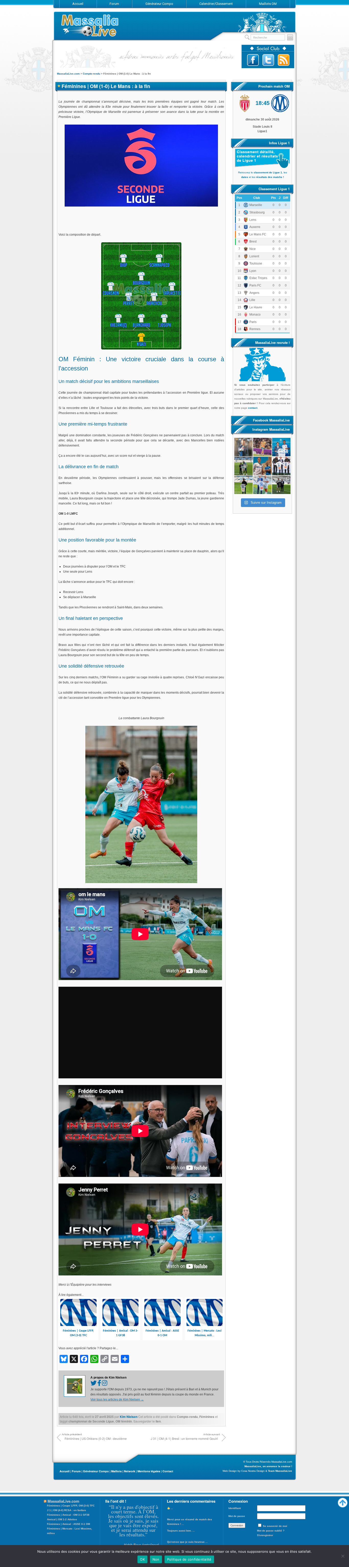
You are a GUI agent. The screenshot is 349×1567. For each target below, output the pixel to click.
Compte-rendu (187, 1416)
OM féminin (123, 1421)
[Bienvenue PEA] (281, 447)
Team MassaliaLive (280, 1470)
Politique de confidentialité (189, 1559)
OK (142, 1559)
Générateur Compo (96, 1471)
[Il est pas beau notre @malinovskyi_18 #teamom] (243, 485)
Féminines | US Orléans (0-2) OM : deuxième (96, 1438)
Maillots (116, 1471)
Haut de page (342, 1501)
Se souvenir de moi (275, 1526)
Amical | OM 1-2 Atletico (62, 1519)
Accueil (64, 1471)
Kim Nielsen (128, 1416)
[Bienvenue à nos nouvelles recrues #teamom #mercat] (281, 485)
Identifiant (234, 1508)
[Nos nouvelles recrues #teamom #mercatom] (281, 466)
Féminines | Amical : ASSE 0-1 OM (68, 1524)
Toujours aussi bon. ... (181, 1530)
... (171, 1508)
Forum (76, 1471)
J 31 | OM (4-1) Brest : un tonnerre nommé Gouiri (184, 1438)
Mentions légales (148, 1471)
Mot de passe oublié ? (270, 1530)
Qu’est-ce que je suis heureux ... (187, 1541)
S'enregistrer (265, 1535)
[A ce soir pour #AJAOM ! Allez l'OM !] (243, 447)
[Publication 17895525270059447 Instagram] (262, 447)
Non (156, 1559)
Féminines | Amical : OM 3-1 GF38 (68, 1514)
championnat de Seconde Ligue (91, 1421)
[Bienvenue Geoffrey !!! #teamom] (243, 466)
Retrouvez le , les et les (262, 174)
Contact (167, 1471)
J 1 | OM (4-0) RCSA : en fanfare (66, 1510)
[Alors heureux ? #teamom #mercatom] (262, 485)
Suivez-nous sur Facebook (253, 60)
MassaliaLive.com (90, 25)
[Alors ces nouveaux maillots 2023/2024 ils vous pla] (262, 466)
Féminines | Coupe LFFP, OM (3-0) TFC (71, 1505)
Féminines (206, 1416)
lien (158, 1421)
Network (129, 1471)
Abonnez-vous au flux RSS (283, 60)
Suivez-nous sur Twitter (268, 60)
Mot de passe (236, 1516)
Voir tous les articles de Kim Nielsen (117, 1399)
